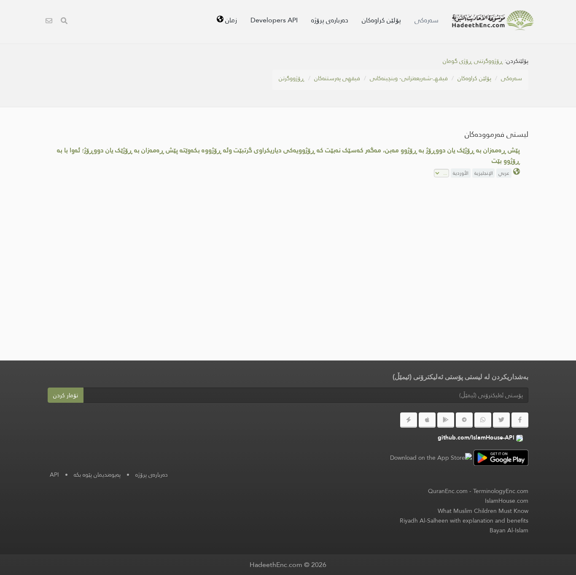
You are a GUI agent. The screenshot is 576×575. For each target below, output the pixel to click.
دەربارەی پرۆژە (329, 20)
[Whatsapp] (482, 420)
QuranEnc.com (448, 490)
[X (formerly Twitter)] (501, 420)
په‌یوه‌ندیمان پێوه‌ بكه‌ (97, 474)
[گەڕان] (64, 22)
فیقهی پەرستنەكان (337, 78)
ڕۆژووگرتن (291, 78)
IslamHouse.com (506, 500)
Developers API (274, 20)
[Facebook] (519, 420)
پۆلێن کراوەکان (381, 20)
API (54, 474)
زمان (230, 20)
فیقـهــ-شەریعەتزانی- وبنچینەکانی (409, 78)
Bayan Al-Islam (509, 530)
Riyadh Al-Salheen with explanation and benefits (464, 520)
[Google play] (445, 420)
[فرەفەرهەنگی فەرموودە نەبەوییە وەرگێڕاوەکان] (493, 20)
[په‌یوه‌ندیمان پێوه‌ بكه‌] (49, 22)
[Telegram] (464, 420)
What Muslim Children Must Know (483, 510)
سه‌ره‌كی (427, 20)
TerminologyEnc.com (500, 490)
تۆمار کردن (65, 395)
